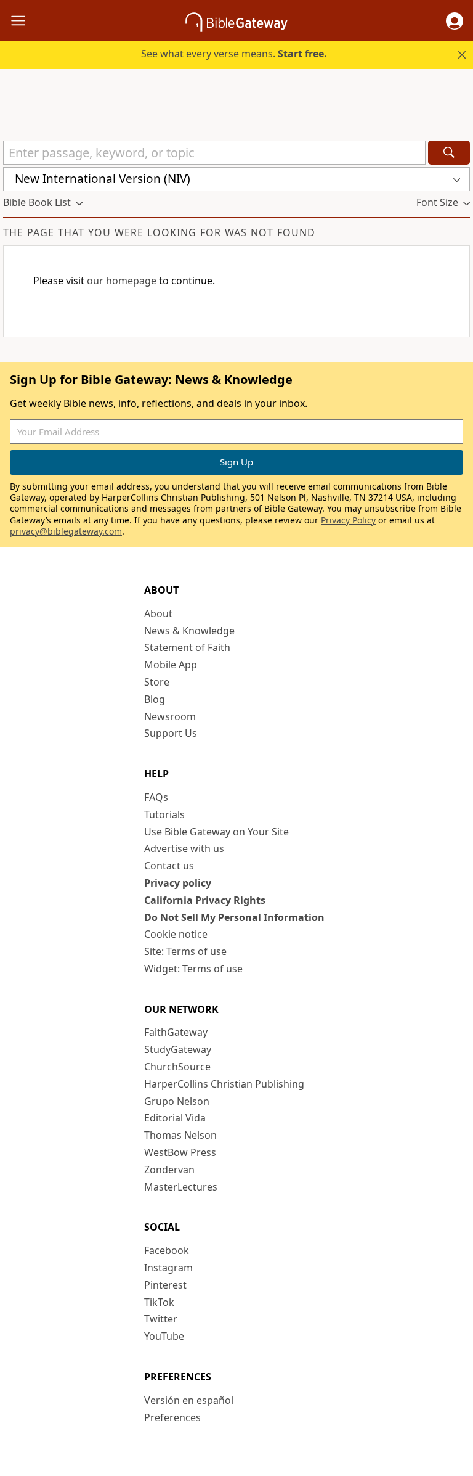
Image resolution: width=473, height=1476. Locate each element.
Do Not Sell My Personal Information (234, 917)
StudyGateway (177, 1049)
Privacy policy (177, 883)
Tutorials (164, 814)
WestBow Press (180, 1152)
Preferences (172, 1417)
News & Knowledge (189, 631)
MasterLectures (180, 1187)
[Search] (449, 153)
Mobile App (170, 664)
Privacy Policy (348, 520)
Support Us (170, 733)
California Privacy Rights (204, 900)
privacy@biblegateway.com (66, 531)
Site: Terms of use (185, 951)
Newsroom (170, 716)
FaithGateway (176, 1032)
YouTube (164, 1336)
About (158, 613)
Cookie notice (176, 934)
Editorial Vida (175, 1118)
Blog (154, 699)
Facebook (166, 1250)
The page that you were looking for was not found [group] (159, 232)
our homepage (121, 280)
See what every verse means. (234, 53)
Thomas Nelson (180, 1135)
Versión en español (188, 1400)
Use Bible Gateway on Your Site (216, 831)
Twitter (160, 1319)
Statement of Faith (187, 647)
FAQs (156, 797)
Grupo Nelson (176, 1101)
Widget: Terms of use (193, 968)
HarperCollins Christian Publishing (224, 1084)
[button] (454, 21)
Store (156, 682)
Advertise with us (184, 848)
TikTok (159, 1302)
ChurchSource (177, 1066)
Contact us (169, 865)
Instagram (168, 1267)
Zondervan (169, 1169)
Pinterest (165, 1285)
